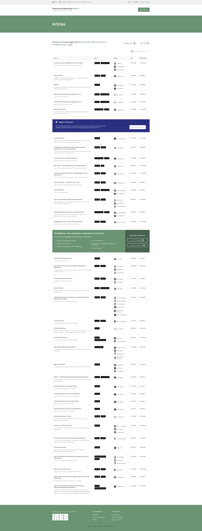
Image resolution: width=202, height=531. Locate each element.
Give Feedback (115, 514)
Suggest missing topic (137, 127)
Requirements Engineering (65, 9)
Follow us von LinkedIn (137, 240)
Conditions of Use (109, 526)
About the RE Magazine (99, 517)
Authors (142, 2)
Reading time (142, 58)
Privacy (100, 526)
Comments (136, 2)
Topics (144, 9)
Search (148, 2)
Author (116, 58)
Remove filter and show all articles (140, 51)
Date (131, 58)
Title (55, 58)
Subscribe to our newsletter (136, 245)
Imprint (95, 526)
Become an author (117, 520)
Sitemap (89, 526)
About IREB (96, 514)
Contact (95, 520)
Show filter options (128, 43)
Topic (95, 58)
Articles (130, 2)
